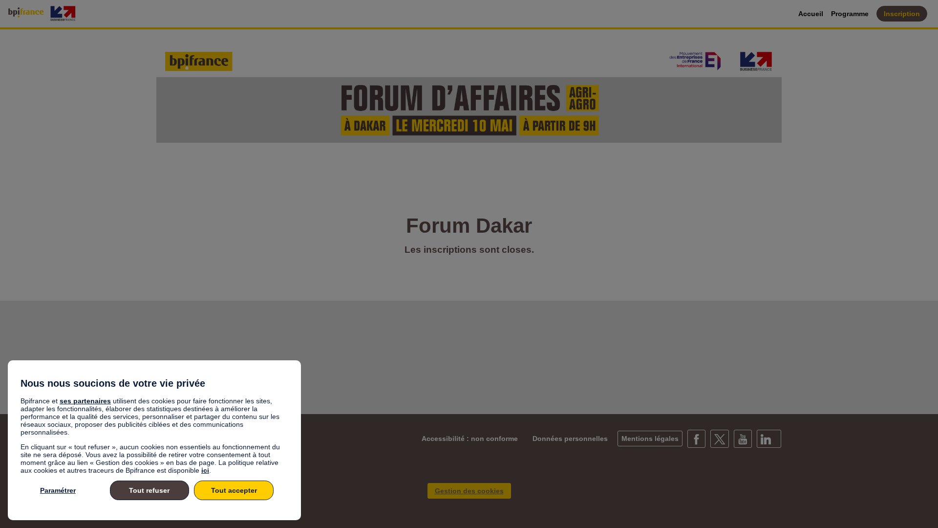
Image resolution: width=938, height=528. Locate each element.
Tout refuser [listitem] (149, 490)
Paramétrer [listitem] (58, 490)
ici (205, 470)
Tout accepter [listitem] (234, 490)
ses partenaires (85, 401)
